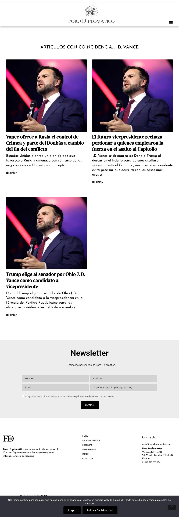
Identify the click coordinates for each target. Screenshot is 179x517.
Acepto (72, 510)
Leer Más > (11, 173)
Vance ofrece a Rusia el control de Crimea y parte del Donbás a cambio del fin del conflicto (45, 142)
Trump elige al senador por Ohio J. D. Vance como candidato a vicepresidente (45, 280)
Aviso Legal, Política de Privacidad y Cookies (90, 396)
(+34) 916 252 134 (151, 462)
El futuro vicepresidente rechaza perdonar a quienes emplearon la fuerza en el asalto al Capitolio (127, 142)
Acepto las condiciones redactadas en (69, 396)
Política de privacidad (100, 510)
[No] (172, 507)
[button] (171, 22)
